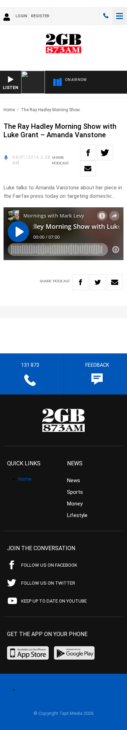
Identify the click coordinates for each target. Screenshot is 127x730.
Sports (75, 492)
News (73, 480)
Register (40, 16)
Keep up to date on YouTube (54, 601)
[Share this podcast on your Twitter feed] (105, 153)
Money (75, 504)
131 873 (106, 16)
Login (21, 16)
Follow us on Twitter (48, 583)
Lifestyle (77, 515)
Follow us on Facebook (49, 565)
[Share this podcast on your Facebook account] (88, 153)
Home (9, 109)
